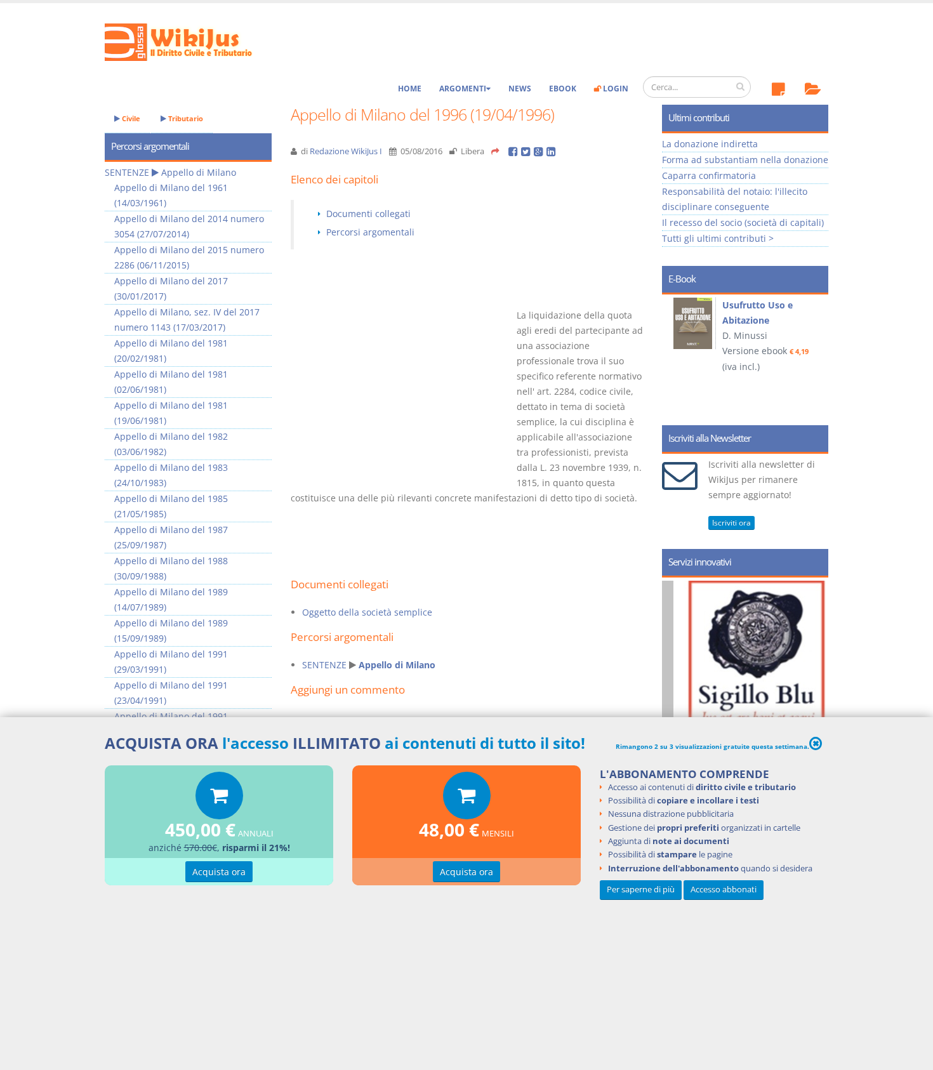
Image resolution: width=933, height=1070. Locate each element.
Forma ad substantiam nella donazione (745, 160)
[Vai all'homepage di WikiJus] (189, 41)
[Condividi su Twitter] (527, 151)
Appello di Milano (397, 665)
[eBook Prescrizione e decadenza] (695, 323)
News (519, 88)
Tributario (184, 118)
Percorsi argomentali (370, 232)
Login (614, 88)
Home (409, 88)
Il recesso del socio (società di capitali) (743, 222)
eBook (562, 88)
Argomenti (462, 88)
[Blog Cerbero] (757, 692)
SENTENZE (324, 665)
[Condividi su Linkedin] (551, 151)
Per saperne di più (641, 889)
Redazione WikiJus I (346, 151)
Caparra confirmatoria (709, 175)
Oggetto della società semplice (367, 612)
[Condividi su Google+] (540, 151)
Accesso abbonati (724, 889)
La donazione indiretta (710, 144)
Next (814, 355)
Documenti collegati (368, 214)
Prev (676, 355)
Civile (130, 118)
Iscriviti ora (731, 522)
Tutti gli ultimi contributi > (718, 238)
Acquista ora (219, 872)
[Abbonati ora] (219, 799)
